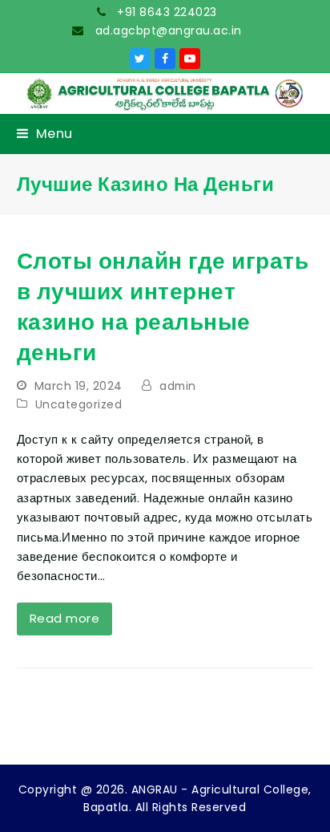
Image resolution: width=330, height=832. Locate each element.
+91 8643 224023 (165, 12)
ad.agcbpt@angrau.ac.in (166, 30)
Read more (65, 618)
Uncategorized (79, 404)
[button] (45, 133)
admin (177, 386)
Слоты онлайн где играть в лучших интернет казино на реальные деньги (163, 307)
